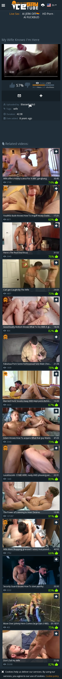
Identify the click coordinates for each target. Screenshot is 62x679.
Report (30, 106)
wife (15, 109)
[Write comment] (19, 96)
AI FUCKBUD (31, 17)
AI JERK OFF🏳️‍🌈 (31, 13)
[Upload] (42, 4)
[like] (12, 85)
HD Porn (47, 13)
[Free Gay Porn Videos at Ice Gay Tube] (25, 5)
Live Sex (14, 13)
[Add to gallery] (41, 96)
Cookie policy (52, 676)
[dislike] (27, 85)
